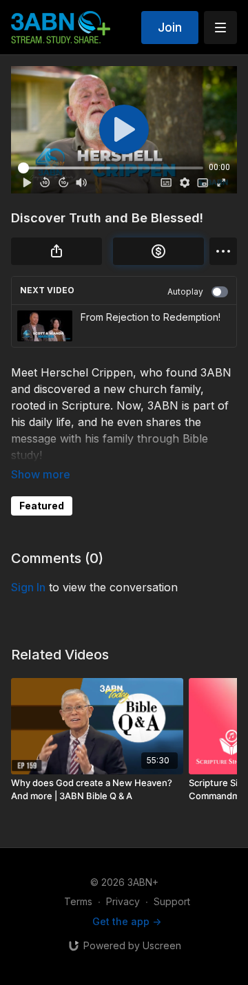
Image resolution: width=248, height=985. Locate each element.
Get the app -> (126, 921)
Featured (41, 505)
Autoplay (185, 291)
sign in (28, 587)
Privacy (123, 901)
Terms (78, 901)
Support (172, 901)
